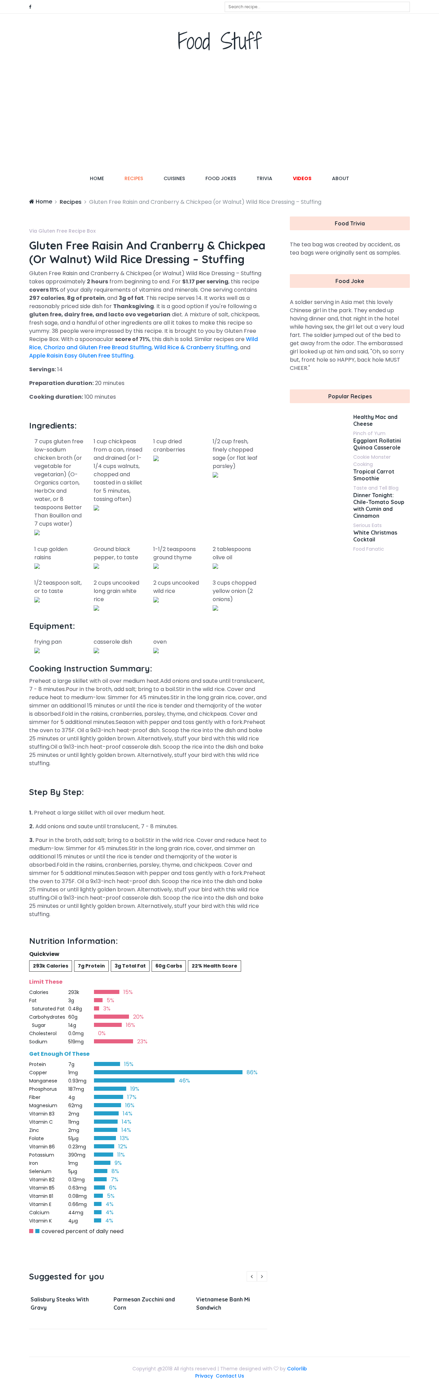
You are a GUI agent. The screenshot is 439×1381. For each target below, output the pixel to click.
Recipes (133, 178)
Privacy (204, 1375)
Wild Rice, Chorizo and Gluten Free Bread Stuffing (143, 343)
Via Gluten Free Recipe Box (62, 230)
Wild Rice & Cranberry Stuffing (196, 347)
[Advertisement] (219, 115)
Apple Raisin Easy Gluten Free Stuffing (81, 356)
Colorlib (297, 1368)
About (340, 178)
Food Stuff (220, 41)
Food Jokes (220, 178)
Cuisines (174, 178)
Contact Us (230, 1375)
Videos (302, 178)
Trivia (264, 178)
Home (102, 178)
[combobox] (317, 7)
